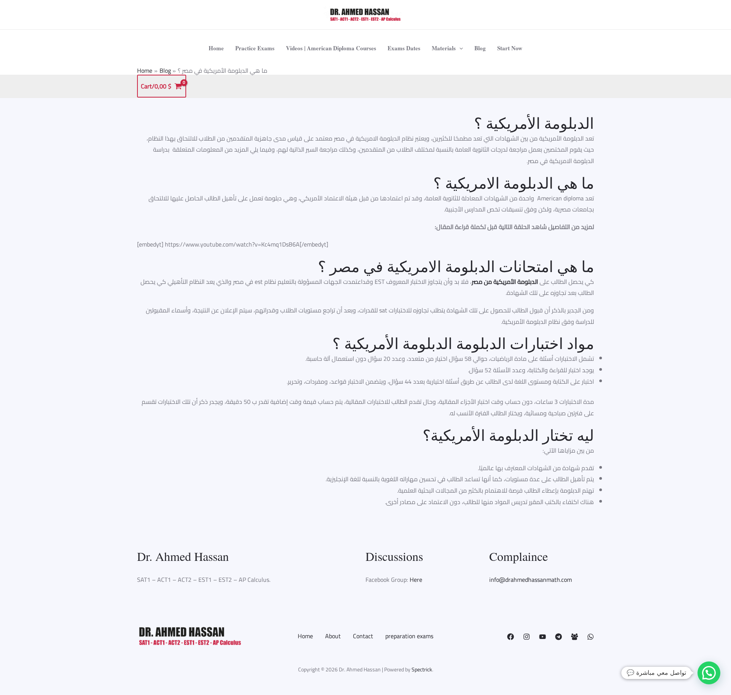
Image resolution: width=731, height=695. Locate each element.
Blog (480, 48)
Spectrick (422, 669)
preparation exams (409, 636)
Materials (444, 48)
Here (416, 579)
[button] (459, 48)
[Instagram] (526, 636)
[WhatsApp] (590, 636)
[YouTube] (542, 636)
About (333, 636)
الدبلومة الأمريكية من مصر (505, 281)
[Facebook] (510, 636)
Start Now (509, 48)
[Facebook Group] (574, 636)
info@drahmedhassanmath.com (530, 579)
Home (216, 48)
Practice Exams (255, 48)
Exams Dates (404, 48)
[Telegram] (558, 636)
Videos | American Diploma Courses (331, 48)
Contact (363, 636)
